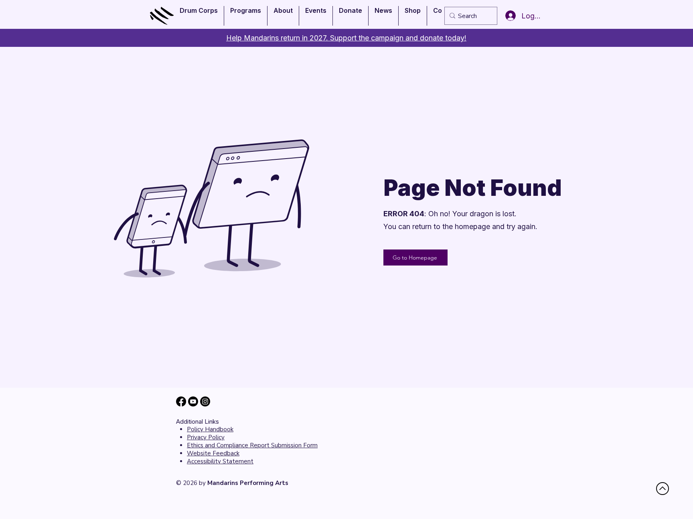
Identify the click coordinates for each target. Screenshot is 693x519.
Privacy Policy (206, 437)
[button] (199, 16)
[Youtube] (193, 401)
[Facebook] (181, 401)
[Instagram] (205, 401)
